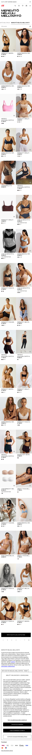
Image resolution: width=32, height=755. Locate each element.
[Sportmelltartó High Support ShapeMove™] (24, 342)
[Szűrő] (30, 26)
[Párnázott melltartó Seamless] (24, 309)
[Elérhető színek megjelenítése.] (2, 123)
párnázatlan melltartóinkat (8, 666)
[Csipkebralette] (8, 172)
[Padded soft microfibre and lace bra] (24, 441)
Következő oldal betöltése (16, 634)
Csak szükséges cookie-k (17, 730)
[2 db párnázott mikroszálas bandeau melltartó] (8, 476)
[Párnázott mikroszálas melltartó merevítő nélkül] (8, 40)
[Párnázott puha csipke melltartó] (8, 275)
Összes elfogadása (17, 724)
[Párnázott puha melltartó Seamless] (8, 309)
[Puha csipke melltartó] (8, 542)
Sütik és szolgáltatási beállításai (17, 736)
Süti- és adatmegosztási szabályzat (17, 720)
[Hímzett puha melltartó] (24, 476)
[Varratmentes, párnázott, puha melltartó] (24, 40)
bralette (13, 661)
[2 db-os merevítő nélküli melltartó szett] (24, 207)
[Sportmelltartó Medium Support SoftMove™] (8, 106)
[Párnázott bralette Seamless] (24, 106)
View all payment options (7, 750)
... (20, 640)
